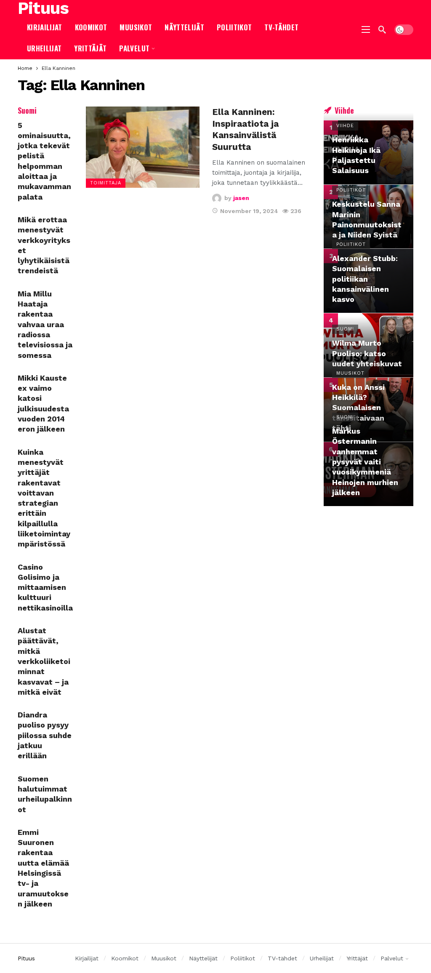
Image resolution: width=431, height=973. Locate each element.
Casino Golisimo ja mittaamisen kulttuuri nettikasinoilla (45, 587)
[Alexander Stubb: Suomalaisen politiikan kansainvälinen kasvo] (368, 281)
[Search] (382, 29)
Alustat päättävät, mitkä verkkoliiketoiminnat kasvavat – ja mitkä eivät (44, 661)
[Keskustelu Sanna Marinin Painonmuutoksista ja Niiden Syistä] (368, 217)
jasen (241, 198)
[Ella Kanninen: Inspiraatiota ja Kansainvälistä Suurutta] (143, 147)
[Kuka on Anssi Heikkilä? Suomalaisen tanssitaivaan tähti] (368, 410)
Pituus (43, 8)
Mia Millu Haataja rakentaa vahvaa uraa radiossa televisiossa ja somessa (45, 324)
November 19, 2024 (249, 211)
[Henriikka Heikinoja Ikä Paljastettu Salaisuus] (368, 152)
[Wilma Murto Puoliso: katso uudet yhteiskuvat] (368, 345)
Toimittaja (105, 183)
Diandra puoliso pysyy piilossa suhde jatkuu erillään (45, 735)
